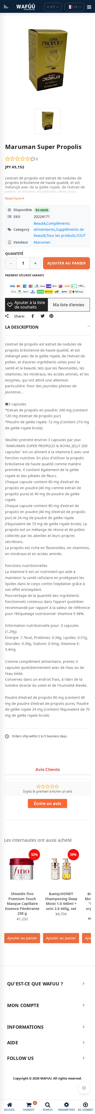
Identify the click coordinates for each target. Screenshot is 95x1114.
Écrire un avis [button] (47, 803)
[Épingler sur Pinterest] (51, 316)
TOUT (81, 235)
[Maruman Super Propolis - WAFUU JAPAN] (48, 121)
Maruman (42, 242)
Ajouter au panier (22, 938)
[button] (18, 159)
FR (76, 7)
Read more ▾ (14, 198)
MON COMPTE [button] (23, 1005)
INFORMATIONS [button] (25, 1027)
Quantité (14, 253)
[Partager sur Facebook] (33, 316)
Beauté (40, 223)
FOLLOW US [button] (20, 1058)
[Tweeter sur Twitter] (42, 316)
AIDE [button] (12, 1043)
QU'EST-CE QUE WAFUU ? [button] (35, 984)
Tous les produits (60, 235)
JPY (51, 7)
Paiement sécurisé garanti (24, 275)
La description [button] (22, 327)
